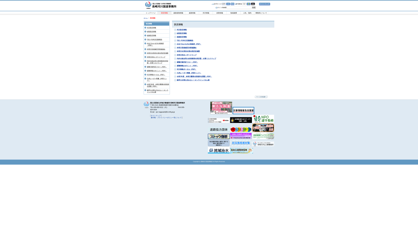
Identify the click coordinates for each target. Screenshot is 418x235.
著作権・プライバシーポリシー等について (166, 117)
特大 (232, 4)
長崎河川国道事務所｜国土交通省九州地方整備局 (161, 5)
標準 (223, 4)
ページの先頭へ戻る (261, 97)
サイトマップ (264, 4)
